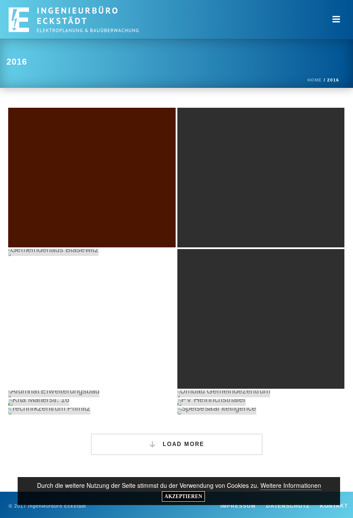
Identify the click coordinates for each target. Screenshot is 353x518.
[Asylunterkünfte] (277, 160)
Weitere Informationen (290, 485)
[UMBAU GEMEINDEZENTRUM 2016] (261, 393)
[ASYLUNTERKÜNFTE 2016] (261, 177)
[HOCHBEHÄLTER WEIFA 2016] (261, 319)
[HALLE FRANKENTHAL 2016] (92, 177)
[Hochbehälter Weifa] (277, 301)
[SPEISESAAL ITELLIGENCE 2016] (261, 411)
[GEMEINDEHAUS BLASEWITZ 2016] (92, 252)
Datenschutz (288, 506)
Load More (182, 444)
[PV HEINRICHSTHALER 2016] (261, 402)
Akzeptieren (183, 496)
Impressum (238, 506)
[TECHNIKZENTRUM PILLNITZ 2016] (92, 411)
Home (314, 80)
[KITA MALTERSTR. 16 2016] (92, 402)
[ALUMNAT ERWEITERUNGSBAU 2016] (92, 393)
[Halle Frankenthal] (108, 160)
